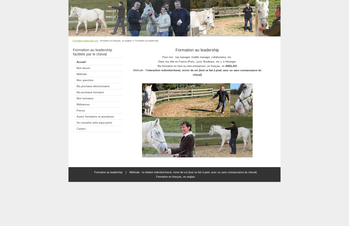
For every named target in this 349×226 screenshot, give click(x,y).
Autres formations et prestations (95, 116)
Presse (81, 110)
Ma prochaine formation (90, 92)
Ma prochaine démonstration (93, 86)
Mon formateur (85, 98)
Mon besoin (83, 68)
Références (83, 104)
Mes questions (85, 80)
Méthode (82, 74)
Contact (81, 128)
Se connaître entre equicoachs (94, 122)
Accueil (81, 62)
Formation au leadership (197, 50)
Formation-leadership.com (85, 40)
